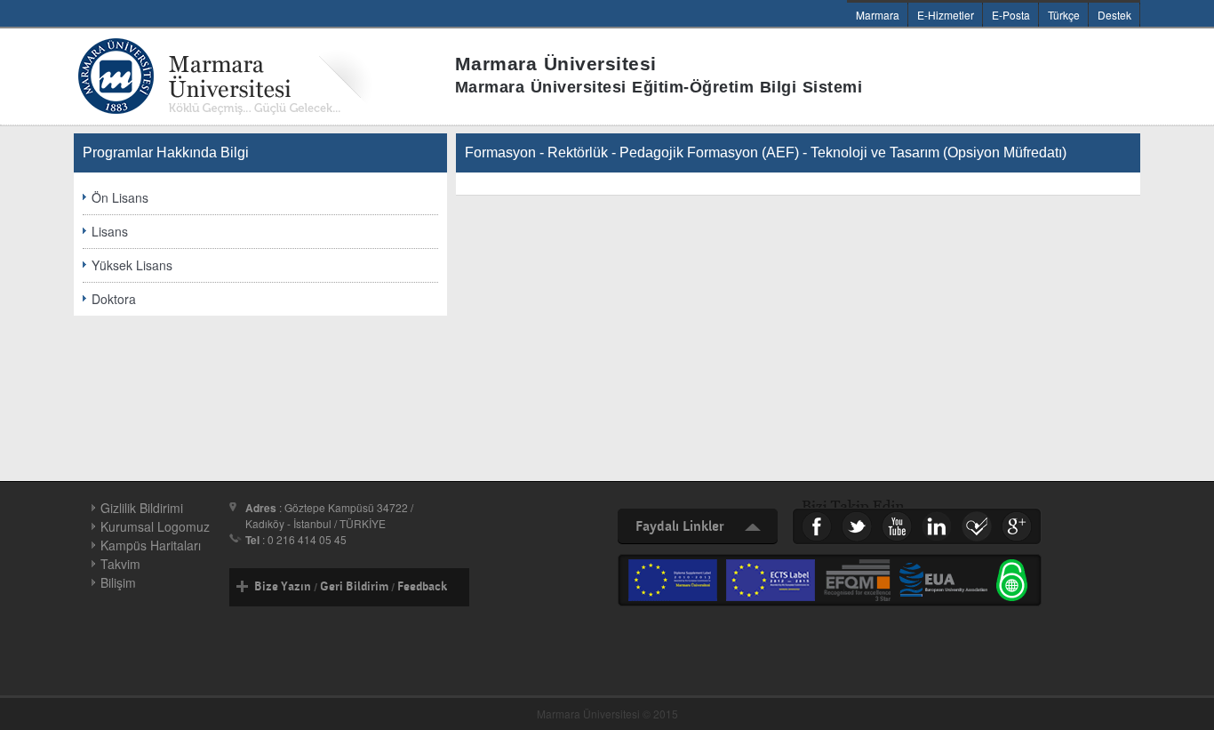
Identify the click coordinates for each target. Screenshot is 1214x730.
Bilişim (118, 582)
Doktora (114, 299)
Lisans (110, 231)
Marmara (877, 14)
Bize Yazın (282, 587)
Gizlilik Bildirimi (141, 508)
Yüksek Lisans (132, 265)
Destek (1114, 14)
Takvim (120, 564)
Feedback (422, 587)
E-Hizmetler (945, 14)
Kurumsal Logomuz (155, 526)
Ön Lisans (120, 197)
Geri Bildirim (354, 587)
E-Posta (1011, 14)
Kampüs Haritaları (150, 545)
